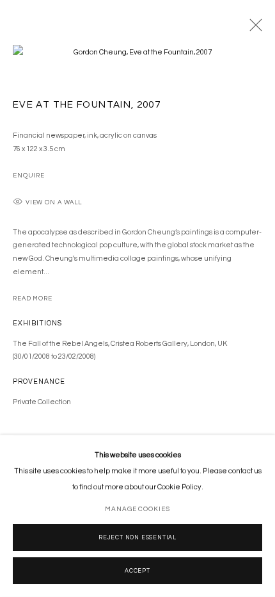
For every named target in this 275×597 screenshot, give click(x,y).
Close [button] (252, 28)
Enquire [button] (29, 175)
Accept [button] (137, 571)
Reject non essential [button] (137, 538)
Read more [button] (32, 298)
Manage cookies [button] (137, 509)
